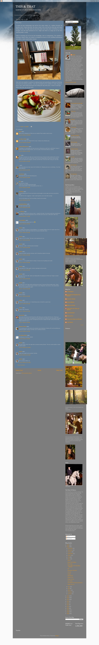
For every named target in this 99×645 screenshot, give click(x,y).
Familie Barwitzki (71, 312)
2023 (68, 597)
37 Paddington (70, 291)
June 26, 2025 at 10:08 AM (24, 135)
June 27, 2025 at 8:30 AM (24, 232)
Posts (68, 536)
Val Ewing (21, 191)
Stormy (69, 560)
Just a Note (70, 580)
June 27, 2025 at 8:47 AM (24, 303)
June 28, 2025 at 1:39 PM (24, 338)
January (70, 593)
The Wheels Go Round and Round (75, 582)
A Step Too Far (71, 579)
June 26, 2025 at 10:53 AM (24, 142)
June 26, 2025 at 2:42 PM (24, 177)
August (69, 555)
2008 (68, 613)
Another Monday (74, 148)
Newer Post (19, 370)
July (69, 557)
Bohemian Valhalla (71, 298)
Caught (69, 573)
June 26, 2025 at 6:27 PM (24, 207)
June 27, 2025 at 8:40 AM (24, 278)
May (69, 586)
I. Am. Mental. (70, 322)
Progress (73, 119)
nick (20, 155)
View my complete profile (70, 82)
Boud (20, 131)
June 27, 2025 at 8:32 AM (24, 247)
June (69, 558)
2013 (68, 604)
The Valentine (74, 174)
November (70, 550)
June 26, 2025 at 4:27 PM (24, 200)
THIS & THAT (25, 6)
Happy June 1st (71, 584)
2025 (68, 546)
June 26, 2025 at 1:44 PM (24, 161)
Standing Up (70, 575)
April (69, 588)
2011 (68, 608)
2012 (68, 606)
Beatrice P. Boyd (22, 326)
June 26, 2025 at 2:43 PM (24, 187)
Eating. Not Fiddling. (72, 562)
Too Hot (69, 572)
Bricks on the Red (71, 305)
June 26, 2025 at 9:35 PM (24, 223)
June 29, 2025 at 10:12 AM (24, 362)
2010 (68, 610)
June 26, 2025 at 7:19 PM (24, 216)
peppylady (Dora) (23, 204)
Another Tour (70, 577)
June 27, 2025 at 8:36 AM (24, 262)
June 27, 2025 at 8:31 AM (24, 240)
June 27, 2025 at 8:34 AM (24, 255)
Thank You (73, 111)
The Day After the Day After (77, 103)
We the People (74, 142)
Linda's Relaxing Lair (24, 146)
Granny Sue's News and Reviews (74, 319)
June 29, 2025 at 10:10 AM (24, 347)
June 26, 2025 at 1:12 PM (24, 151)
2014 (68, 603)
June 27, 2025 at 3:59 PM (24, 322)
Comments (69, 538)
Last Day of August (75, 135)
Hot (68, 568)
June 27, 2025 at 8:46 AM (24, 296)
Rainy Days (70, 564)
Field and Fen (70, 315)
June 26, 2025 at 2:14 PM (24, 170)
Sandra (20, 227)
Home (39, 370)
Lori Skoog (21, 211)
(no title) (72, 157)
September (70, 553)
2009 (68, 611)
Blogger (57, 635)
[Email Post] (31, 126)
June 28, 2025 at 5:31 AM (24, 331)
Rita (20, 181)
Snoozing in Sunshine (72, 570)
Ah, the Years (74, 164)
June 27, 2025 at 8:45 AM (24, 288)
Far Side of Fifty (22, 139)
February (70, 591)
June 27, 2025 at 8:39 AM (24, 270)
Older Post (59, 370)
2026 (68, 545)
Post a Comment (21, 365)
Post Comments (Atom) (27, 373)
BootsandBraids (70, 302)
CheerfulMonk (22, 220)
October (70, 551)
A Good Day (73, 127)
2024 (68, 595)
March (69, 590)
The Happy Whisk (23, 335)
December (70, 548)
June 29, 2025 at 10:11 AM (24, 354)
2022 (68, 599)
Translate (75, 23)
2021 (68, 601)
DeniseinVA (21, 315)
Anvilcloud (21, 174)
